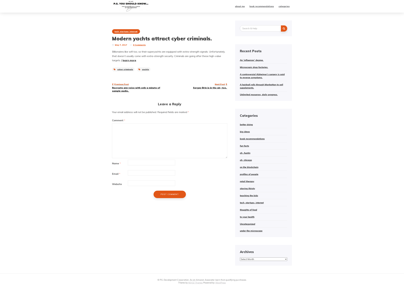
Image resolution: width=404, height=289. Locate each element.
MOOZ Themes (195, 282)
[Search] (284, 28)
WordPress (220, 282)
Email (116, 173)
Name (116, 163)
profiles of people (249, 174)
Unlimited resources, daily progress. (259, 94)
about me (240, 6)
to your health (247, 216)
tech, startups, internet (126, 31)
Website (117, 184)
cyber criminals (125, 69)
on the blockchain (249, 167)
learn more (129, 60)
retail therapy (247, 181)
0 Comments (139, 45)
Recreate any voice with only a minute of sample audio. (136, 87)
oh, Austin (245, 153)
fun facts (244, 145)
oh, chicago (246, 160)
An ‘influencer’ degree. (252, 60)
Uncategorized (247, 224)
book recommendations (262, 6)
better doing (246, 124)
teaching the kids (249, 195)
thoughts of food (248, 209)
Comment (118, 120)
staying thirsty (247, 188)
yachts (145, 69)
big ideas (245, 131)
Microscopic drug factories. (254, 67)
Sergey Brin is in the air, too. (210, 86)
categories (284, 6)
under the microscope (251, 230)
